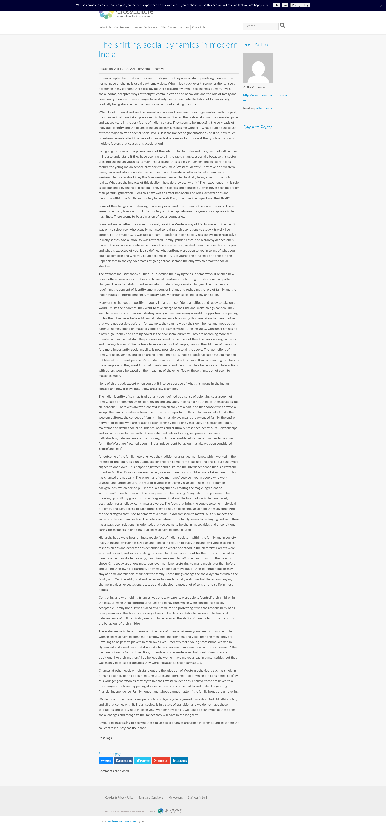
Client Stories (168, 27)
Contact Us (198, 27)
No (285, 5)
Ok (276, 5)
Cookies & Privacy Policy (119, 797)
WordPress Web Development (122, 821)
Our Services (121, 27)
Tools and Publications (144, 27)
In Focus (184, 27)
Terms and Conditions (151, 797)
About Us (105, 27)
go (283, 26)
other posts (264, 108)
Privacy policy (300, 5)
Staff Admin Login (198, 797)
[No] (381, 6)
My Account (176, 797)
